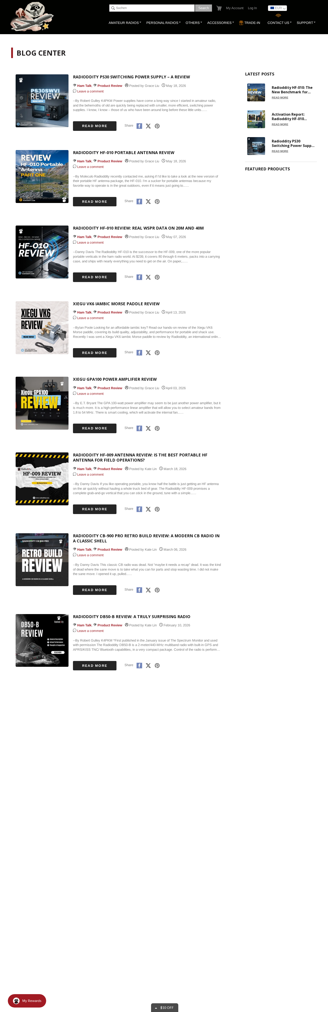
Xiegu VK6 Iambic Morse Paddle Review (116, 303)
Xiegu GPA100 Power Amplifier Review (115, 379)
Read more (94, 126)
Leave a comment (90, 91)
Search (203, 8)
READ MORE (280, 97)
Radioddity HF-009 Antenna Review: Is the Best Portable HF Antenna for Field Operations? (140, 457)
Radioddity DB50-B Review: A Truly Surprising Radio (131, 616)
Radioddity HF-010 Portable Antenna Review (123, 152)
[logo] (33, 17)
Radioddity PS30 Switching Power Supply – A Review (131, 76)
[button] (219, 8)
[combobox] (152, 8)
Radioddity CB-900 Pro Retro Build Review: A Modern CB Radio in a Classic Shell (146, 538)
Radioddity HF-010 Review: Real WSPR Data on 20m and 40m (138, 228)
